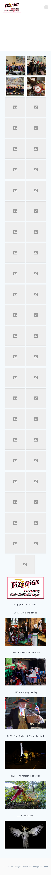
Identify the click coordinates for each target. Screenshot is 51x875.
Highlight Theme (41, 866)
